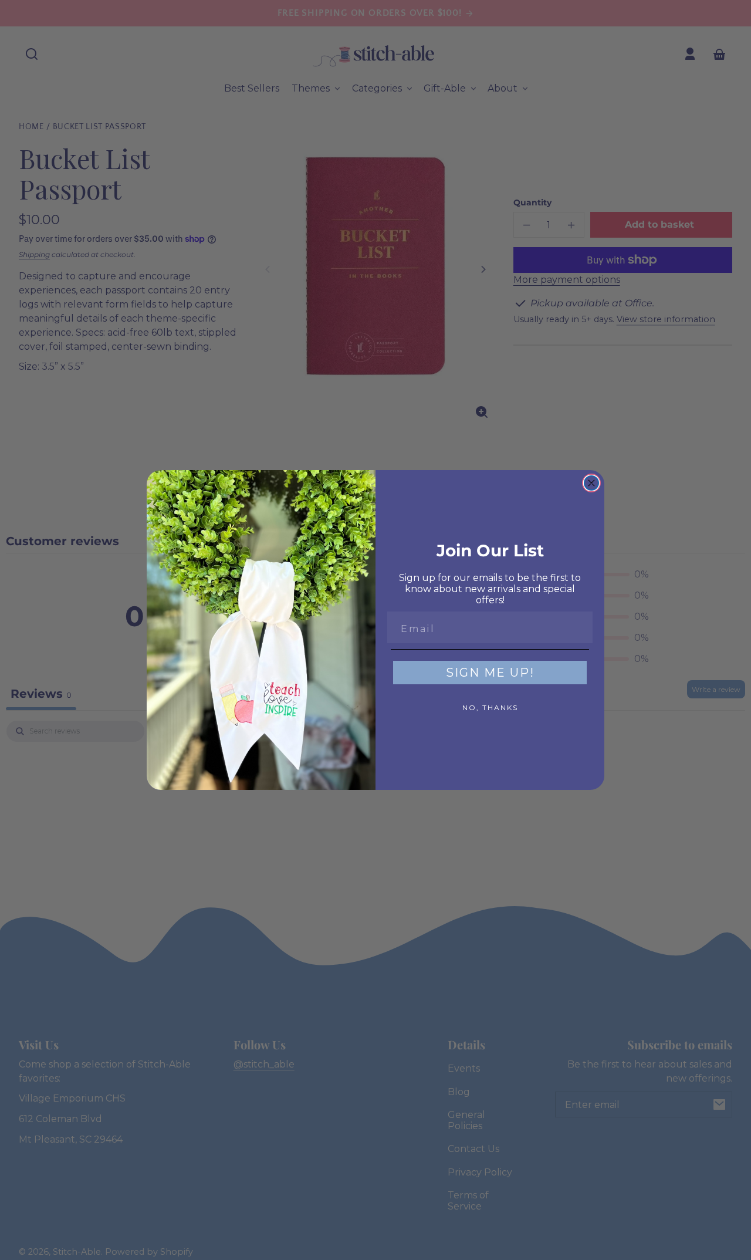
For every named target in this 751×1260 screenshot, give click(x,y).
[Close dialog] (591, 483)
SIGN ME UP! (490, 673)
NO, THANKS (490, 707)
